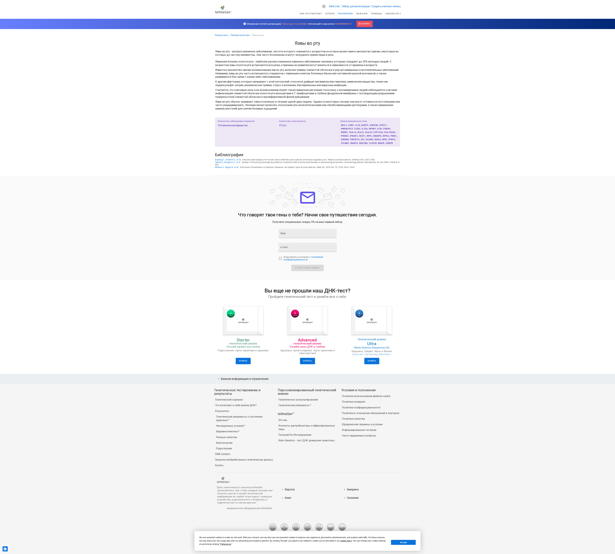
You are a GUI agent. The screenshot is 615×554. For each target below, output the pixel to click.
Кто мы (282, 420)
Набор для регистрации (356, 6)
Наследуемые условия (230, 425)
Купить (330, 13)
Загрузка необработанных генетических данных (244, 459)
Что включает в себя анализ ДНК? (236, 405)
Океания (353, 497)
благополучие (224, 442)
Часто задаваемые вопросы (359, 435)
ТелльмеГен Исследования (294, 434)
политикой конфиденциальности (303, 258)
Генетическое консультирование (298, 399)
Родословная (224, 448)
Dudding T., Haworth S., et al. (228, 159)
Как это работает (311, 13)
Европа (290, 489)
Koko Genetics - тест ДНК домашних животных (306, 440)
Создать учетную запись (386, 6)
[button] (324, 6)
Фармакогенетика (227, 431)
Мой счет (334, 6)
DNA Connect (222, 454)
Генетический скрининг (229, 399)
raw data (362, 13)
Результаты (345, 13)
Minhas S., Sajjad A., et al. (227, 167)
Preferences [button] (225, 544)
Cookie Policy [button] (346, 541)
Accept (403, 542)
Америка (353, 489)
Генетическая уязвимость (294, 405)
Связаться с (393, 13)
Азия (288, 497)
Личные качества (240, 35)
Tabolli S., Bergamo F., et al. (228, 162)
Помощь (376, 13)
